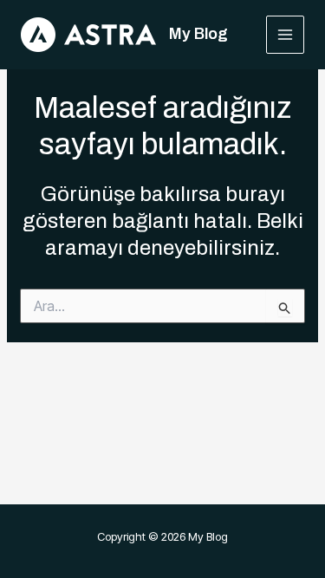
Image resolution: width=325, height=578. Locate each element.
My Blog (198, 33)
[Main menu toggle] (285, 35)
